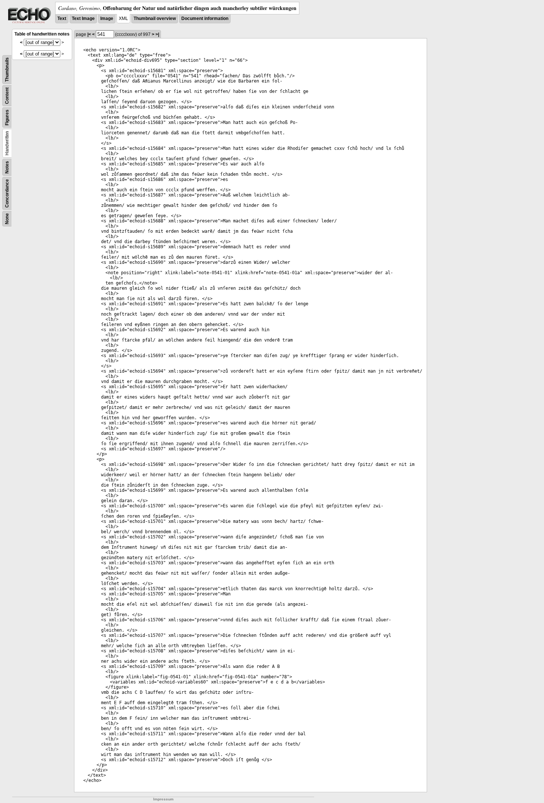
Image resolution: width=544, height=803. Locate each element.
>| (157, 34)
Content (7, 95)
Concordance (7, 193)
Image (106, 18)
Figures (7, 117)
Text (61, 18)
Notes (7, 167)
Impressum (163, 799)
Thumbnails (7, 69)
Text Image (83, 18)
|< (89, 34)
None (7, 218)
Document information (204, 18)
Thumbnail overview (155, 18)
